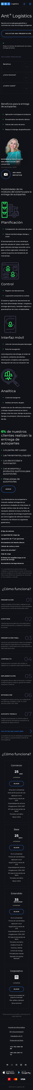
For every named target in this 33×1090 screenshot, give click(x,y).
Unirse (8, 489)
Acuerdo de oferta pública (16, 1027)
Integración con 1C (16, 1036)
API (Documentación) (17, 1032)
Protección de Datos (16, 1040)
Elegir (16, 783)
